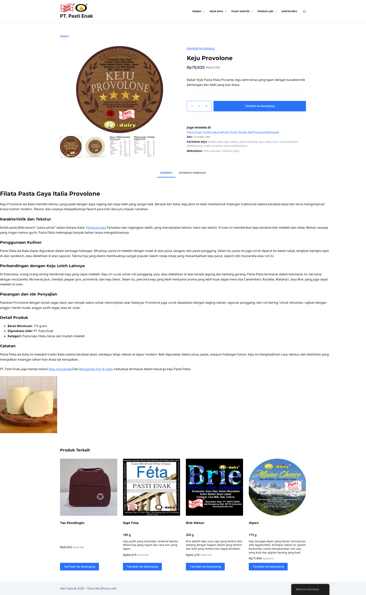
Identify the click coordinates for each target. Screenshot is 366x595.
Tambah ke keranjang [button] (79, 566)
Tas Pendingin (72, 523)
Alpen (254, 523)
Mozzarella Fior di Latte (96, 369)
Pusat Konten (240, 11)
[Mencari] (304, 11)
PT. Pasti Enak (76, 16)
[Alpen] (277, 487)
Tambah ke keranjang (259, 106)
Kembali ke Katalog (200, 48)
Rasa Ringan (248, 142)
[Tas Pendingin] (88, 487)
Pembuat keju (96, 227)
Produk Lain (265, 11)
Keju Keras (230, 142)
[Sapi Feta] (151, 487)
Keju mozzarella (60, 369)
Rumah (197, 11)
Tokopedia (260, 132)
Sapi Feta (131, 523)
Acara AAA (215, 142)
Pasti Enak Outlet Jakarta (204, 132)
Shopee (273, 132)
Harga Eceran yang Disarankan (225, 146)
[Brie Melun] (214, 487)
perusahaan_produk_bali (222, 151)
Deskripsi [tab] (166, 172)
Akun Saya (216, 11)
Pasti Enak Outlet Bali (237, 132)
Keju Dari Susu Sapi (272, 142)
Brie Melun (195, 523)
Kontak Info (289, 11)
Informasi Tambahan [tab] (192, 172)
